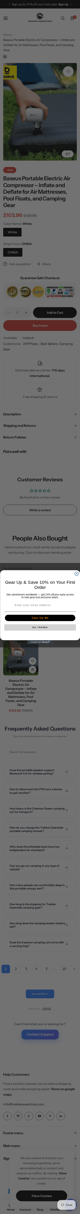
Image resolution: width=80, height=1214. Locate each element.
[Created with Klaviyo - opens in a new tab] (40, 642)
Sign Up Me (39, 617)
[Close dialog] (77, 573)
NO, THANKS (40, 627)
